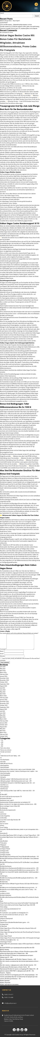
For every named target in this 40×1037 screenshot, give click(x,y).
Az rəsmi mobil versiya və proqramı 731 (11, 796)
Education (2, 822)
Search (2, 13)
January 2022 (3, 723)
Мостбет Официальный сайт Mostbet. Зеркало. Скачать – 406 (18, 959)
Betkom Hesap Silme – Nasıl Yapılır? (10, 21)
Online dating (3, 907)
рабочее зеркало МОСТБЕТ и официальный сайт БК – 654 (17, 971)
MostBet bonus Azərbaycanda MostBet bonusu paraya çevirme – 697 (19, 870)
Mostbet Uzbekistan (5, 895)
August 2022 (3, 709)
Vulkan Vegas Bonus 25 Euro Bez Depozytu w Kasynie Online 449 (18, 928)
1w (1, 758)
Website (2, 656)
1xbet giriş (3, 777)
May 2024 (2, 669)
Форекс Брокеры (5, 980)
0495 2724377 (8, 994)
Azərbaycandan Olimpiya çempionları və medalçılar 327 (15, 802)
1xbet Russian (4, 789)
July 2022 (2, 711)
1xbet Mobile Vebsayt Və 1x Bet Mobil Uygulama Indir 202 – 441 (17, 783)
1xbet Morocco (4, 785)
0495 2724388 (8, 997)
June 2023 (2, 690)
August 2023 (3, 686)
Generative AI (3, 833)
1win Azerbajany (4, 760)
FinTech (2, 825)
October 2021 (3, 725)
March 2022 (3, 719)
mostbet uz (3, 891)
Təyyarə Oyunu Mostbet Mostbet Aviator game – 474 (14, 922)
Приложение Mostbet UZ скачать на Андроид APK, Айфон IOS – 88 (19, 969)
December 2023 (4, 678)
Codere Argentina (5, 816)
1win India (3, 762)
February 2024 (4, 674)
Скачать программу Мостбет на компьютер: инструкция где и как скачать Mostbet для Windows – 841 (18, 978)
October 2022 (3, 705)
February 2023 (4, 698)
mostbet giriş (3, 876)
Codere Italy (3, 818)
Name (2, 651)
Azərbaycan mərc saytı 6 (6, 800)
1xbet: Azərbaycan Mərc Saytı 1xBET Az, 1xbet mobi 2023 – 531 (17, 791)
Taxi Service (3, 920)
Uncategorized (4, 924)
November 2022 (4, 703)
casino (2, 812)
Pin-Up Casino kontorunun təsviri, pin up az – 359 (13, 915)
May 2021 (2, 729)
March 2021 (3, 732)
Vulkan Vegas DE (4, 930)
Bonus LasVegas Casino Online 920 (10, 806)
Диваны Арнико (4, 949)
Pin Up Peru (3, 911)
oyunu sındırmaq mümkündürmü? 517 (10, 909)
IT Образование (4, 847)
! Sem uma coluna (5, 748)
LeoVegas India (4, 851)
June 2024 (2, 667)
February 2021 (4, 734)
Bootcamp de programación (8, 810)
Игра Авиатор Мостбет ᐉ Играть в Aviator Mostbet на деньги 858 (18, 951)
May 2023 (2, 692)
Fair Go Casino (4, 824)
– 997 (1, 746)
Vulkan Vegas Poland (6, 936)
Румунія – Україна (5, 973)
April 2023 (3, 694)
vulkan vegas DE (15, 629)
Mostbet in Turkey (5, 880)
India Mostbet (4, 841)
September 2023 (4, 684)
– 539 (1, 742)
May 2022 (2, 715)
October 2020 (3, 736)
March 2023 (3, 696)
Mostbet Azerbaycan (5, 866)
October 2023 (3, 682)
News (1, 901)
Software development (6, 918)
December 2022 (4, 701)
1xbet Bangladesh (5, 775)
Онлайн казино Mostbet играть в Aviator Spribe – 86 (15, 967)
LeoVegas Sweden (5, 855)
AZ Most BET (3, 794)
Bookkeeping (3, 808)
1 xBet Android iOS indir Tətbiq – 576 (10, 756)
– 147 (1, 740)
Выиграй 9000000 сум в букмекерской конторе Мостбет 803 (17, 948)
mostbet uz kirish (5, 893)
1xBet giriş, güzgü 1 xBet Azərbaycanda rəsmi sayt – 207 (15, 779)
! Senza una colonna (5, 750)
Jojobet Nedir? (4, 23)
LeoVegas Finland (5, 849)
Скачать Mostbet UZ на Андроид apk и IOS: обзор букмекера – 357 (19, 975)
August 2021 (3, 727)
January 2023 (3, 700)
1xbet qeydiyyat (4, 787)
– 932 (1, 744)
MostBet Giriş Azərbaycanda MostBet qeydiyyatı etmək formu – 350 (18, 878)
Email (2, 654)
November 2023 (4, 680)
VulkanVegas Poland (5, 942)
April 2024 (3, 670)
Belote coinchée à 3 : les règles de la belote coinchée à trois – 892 (18, 804)
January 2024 (3, 676)
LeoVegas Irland (4, 853)
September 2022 (4, 707)
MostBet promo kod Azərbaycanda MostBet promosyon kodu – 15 (18, 887)
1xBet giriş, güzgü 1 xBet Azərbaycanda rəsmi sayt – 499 (15, 781)
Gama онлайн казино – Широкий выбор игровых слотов (16, 24)
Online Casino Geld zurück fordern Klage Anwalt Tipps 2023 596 (17, 905)
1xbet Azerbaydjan (5, 773)
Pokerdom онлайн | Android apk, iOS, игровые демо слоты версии (18, 28)
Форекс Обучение (5, 982)
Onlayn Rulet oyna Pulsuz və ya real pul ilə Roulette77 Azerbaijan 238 (19, 903)
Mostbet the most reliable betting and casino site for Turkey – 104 (18, 889)
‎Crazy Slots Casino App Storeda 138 (10, 820)
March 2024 (3, 672)
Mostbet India (4, 882)
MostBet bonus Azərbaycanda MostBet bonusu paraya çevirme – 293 (19, 868)
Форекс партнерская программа (9, 984)
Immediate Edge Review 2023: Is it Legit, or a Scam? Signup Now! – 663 (19, 835)
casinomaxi (3, 814)
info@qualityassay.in (10, 1003)
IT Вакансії (3, 845)
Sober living (3, 917)
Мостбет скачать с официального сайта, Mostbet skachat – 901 (18, 965)
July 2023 (2, 688)
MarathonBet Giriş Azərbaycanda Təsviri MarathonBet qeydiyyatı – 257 (19, 856)
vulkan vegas (19, 103)
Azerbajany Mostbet (5, 798)
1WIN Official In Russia (6, 763)
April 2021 (3, 731)
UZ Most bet (3, 926)
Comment (3, 649)
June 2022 (2, 713)
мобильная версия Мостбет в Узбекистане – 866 (14, 953)
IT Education (3, 843)
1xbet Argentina (4, 765)
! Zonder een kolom (5, 752)
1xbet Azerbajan (4, 767)
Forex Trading (4, 827)
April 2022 (3, 717)
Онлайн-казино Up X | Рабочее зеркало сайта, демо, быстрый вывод (19, 26)
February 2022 (4, 721)
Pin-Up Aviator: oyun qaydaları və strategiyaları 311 (14, 913)
